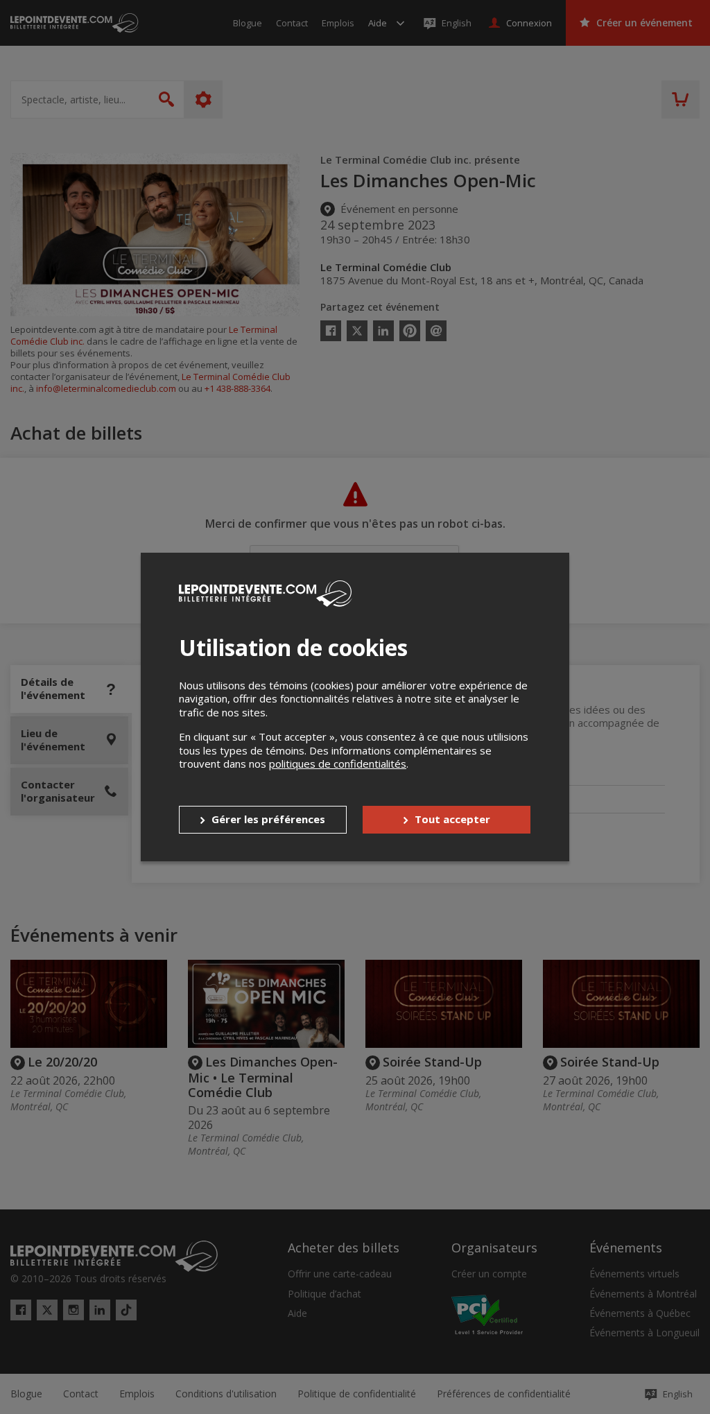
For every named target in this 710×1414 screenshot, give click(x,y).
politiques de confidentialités (337, 763)
